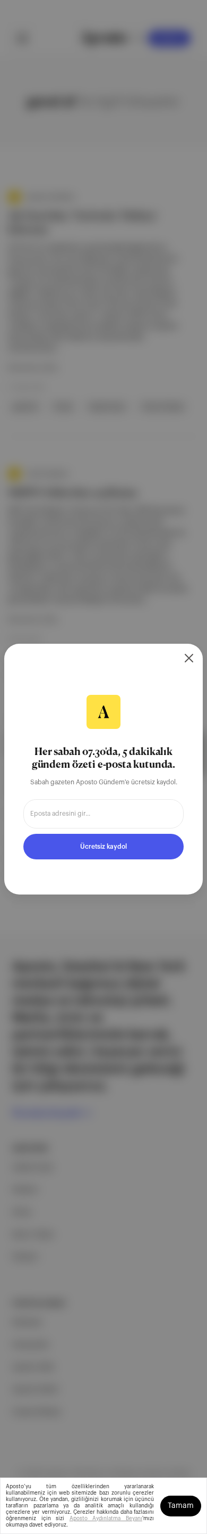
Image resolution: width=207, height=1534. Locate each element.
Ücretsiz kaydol (103, 846)
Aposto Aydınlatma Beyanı (106, 1518)
